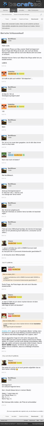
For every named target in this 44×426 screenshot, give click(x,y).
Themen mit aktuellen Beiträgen (21, 14)
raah (9, 153)
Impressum (32, 420)
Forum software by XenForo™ (8, 423)
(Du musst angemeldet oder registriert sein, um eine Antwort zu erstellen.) (25, 411)
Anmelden (38, 1)
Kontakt (26, 420)
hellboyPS (11, 267)
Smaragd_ (11, 314)
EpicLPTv (4, 262)
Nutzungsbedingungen (37, 423)
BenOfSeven (12, 39)
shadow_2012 (6, 331)
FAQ (41, 420)
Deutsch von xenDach (22, 423)
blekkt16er (11, 71)
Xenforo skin (4, 420)
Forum (13, 10)
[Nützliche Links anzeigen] (42, 19)
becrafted (21, 10)
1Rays (4, 355)
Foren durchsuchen (7, 14)
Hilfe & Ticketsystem (33, 10)
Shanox (10, 241)
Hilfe (38, 420)
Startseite (5, 10)
